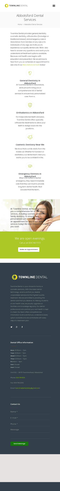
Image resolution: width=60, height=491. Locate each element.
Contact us (32, 218)
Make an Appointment (29, 249)
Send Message (19, 443)
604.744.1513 (20, 377)
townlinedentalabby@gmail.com (27, 388)
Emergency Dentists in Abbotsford (30, 175)
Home (20, 24)
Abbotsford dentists (31, 65)
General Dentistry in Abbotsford (30, 82)
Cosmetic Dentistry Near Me (30, 144)
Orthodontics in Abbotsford (30, 112)
